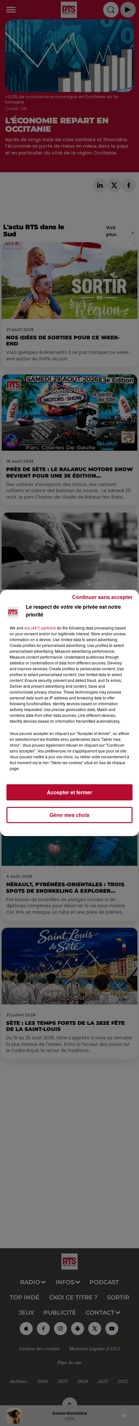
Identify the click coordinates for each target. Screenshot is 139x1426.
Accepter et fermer (69, 792)
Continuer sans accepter (102, 597)
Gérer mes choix (69, 815)
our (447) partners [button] (40, 627)
